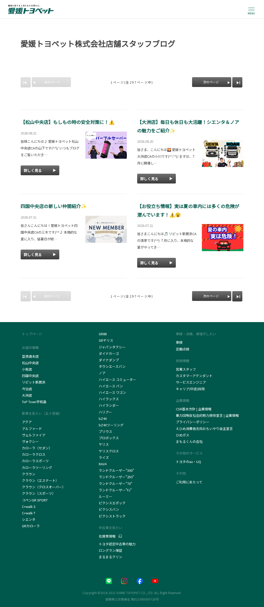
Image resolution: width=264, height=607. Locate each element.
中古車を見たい (110, 527)
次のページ (211, 82)
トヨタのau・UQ (188, 461)
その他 (181, 473)
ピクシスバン (109, 509)
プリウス (105, 431)
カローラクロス (33, 454)
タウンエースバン (112, 366)
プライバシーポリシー (192, 421)
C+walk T (28, 512)
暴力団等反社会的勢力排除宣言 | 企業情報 (207, 415)
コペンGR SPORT (35, 500)
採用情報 (182, 360)
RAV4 (102, 463)
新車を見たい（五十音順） (42, 413)
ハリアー (105, 412)
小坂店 (27, 369)
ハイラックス (109, 398)
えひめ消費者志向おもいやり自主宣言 (204, 428)
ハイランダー (109, 405)
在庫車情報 (107, 536)
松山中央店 (30, 362)
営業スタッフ (186, 369)
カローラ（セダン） (37, 447)
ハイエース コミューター (117, 379)
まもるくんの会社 (189, 441)
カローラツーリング (37, 467)
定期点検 (182, 349)
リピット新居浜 (33, 382)
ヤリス (104, 444)
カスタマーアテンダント (194, 375)
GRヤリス (106, 340)
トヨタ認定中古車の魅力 (117, 543)
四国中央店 (30, 375)
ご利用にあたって (189, 482)
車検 (179, 342)
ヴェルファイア (33, 435)
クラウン (28, 474)
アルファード (32, 428)
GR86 (103, 333)
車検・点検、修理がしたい (196, 333)
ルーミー (105, 496)
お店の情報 (30, 347)
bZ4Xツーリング (111, 424)
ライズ (104, 457)
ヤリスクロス (109, 451)
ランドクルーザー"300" (116, 470)
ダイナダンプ (109, 359)
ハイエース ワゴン (112, 392)
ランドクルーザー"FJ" (116, 490)
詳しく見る (33, 170)
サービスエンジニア (191, 382)
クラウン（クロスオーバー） (43, 486)
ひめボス (182, 435)
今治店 (27, 388)
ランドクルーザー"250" (116, 476)
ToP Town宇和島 (34, 401)
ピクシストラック (112, 516)
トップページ (32, 333)
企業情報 (182, 400)
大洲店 (27, 395)
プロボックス (109, 437)
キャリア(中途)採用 (190, 388)
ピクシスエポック (112, 502)
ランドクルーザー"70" (115, 483)
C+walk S (29, 506)
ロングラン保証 (110, 550)
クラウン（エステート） (40, 480)
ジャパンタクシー (112, 347)
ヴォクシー (30, 441)
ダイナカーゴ (109, 353)
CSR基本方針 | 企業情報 (193, 408)
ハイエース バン (111, 386)
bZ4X (103, 418)
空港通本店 (30, 356)
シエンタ (28, 519)
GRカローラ (31, 525)
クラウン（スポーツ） (38, 493)
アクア (27, 421)
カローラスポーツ (35, 460)
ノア (102, 372)
